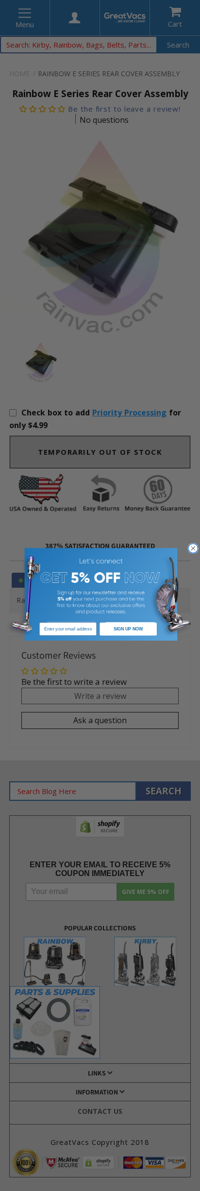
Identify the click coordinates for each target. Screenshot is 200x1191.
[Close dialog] (193, 548)
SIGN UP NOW (128, 629)
